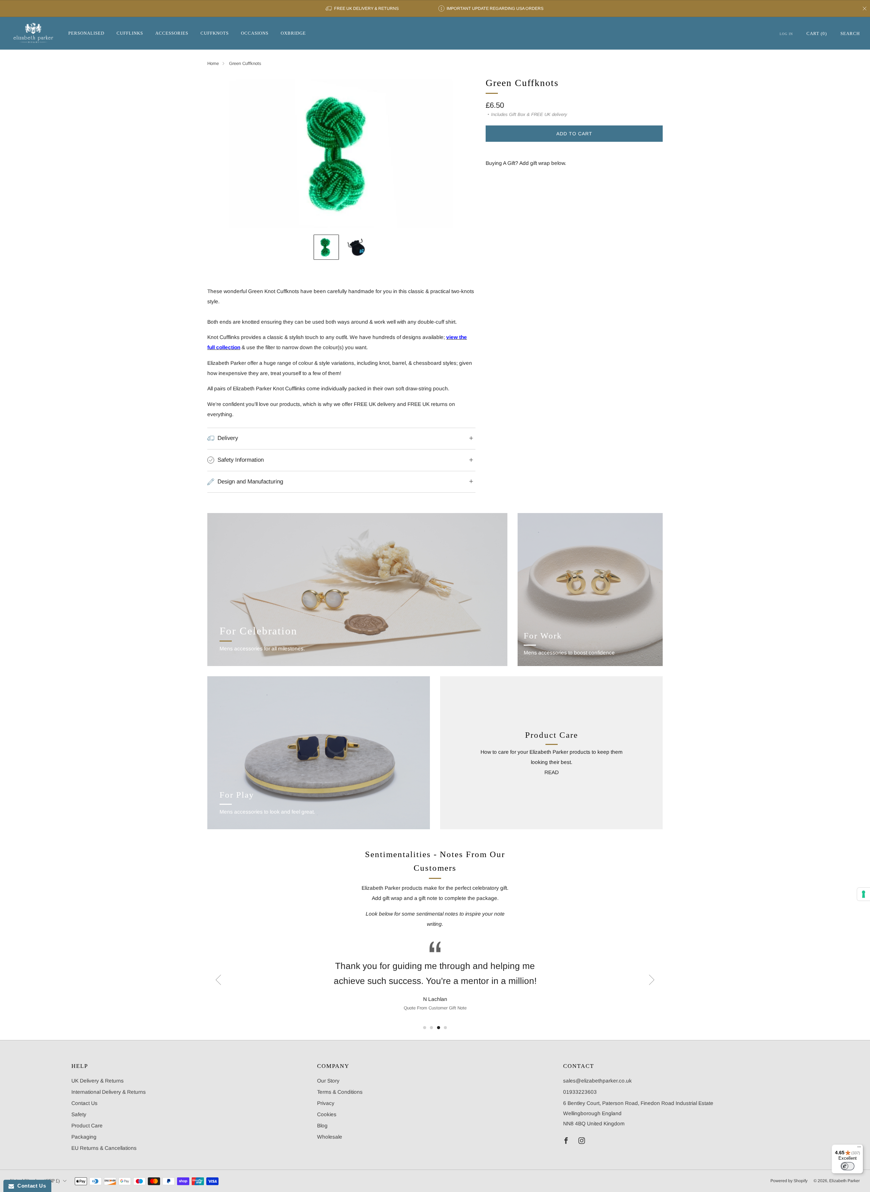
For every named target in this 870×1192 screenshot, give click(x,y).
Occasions (254, 33)
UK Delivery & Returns (97, 1081)
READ (551, 772)
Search (850, 33)
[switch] (847, 1166)
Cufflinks (130, 33)
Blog (322, 1125)
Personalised (86, 33)
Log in (786, 34)
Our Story (328, 1081)
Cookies (326, 1114)
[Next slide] (462, 153)
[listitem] (362, 8)
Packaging (84, 1137)
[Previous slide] (220, 153)
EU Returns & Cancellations (104, 1148)
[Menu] (859, 1148)
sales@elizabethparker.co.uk (597, 1081)
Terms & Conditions (340, 1092)
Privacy (325, 1103)
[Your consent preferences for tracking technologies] (863, 894)
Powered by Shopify (788, 1180)
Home (213, 63)
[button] (424, 1027)
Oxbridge (293, 33)
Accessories (171, 33)
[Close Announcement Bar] (864, 8)
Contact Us (84, 1103)
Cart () (816, 33)
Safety (78, 1114)
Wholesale (329, 1137)
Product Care (87, 1125)
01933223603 (580, 1092)
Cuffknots (215, 33)
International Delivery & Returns (108, 1092)
